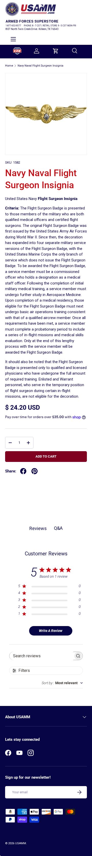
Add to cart (46, 456)
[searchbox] (41, 656)
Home (9, 65)
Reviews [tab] (38, 528)
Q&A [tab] (58, 528)
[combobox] (62, 683)
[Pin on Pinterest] (34, 471)
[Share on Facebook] (23, 471)
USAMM (20, 843)
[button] (55, 51)
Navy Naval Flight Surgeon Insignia (40, 65)
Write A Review (50, 631)
